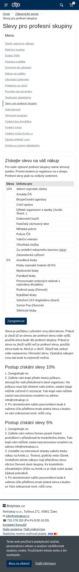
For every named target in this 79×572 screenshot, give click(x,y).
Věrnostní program (16, 115)
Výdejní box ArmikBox (18, 121)
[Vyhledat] (61, 5)
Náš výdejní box (34, 529)
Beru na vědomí (19, 563)
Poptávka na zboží (16, 85)
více (62, 249)
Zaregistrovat (15, 321)
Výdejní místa (13, 127)
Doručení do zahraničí (18, 67)
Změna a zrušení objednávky (22, 145)
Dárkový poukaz (15, 49)
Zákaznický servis (27, 13)
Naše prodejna (12, 529)
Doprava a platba (15, 61)
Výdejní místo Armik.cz (19, 133)
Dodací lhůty (12, 55)
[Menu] (6, 5)
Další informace (45, 563)
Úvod (6, 13)
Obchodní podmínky (17, 79)
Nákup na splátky (15, 73)
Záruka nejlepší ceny (17, 139)
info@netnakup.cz (17, 516)
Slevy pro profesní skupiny (21, 103)
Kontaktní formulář (14, 524)
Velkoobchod (12, 109)
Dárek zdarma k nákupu (19, 43)
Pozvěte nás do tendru (18, 91)
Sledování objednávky (18, 97)
